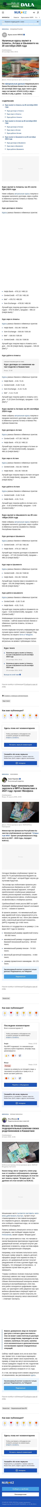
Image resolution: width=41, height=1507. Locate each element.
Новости (16, 17)
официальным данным (15, 84)
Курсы (4, 213)
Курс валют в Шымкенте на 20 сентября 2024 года (20, 138)
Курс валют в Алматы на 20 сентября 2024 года (21, 106)
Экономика (14, 774)
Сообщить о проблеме (20, 1489)
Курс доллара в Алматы (15, 111)
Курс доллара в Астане (15, 127)
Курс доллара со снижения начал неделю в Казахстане (19, 365)
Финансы (5, 17)
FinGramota (6, 1235)
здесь (33, 1375)
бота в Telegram (26, 635)
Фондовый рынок (16, 29)
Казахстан (6, 998)
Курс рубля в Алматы (14, 117)
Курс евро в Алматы (14, 114)
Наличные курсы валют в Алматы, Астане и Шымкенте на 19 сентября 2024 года (19, 655)
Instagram (22, 763)
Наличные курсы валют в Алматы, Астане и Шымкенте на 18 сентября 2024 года (19, 665)
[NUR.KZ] (20, 12)
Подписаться (20, 976)
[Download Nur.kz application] (20, 5)
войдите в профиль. (12, 737)
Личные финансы (16, 1114)
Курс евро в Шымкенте (15, 146)
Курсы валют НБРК (27, 17)
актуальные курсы (22, 194)
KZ (34, 12)
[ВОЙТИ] (38, 13)
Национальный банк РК (19, 1408)
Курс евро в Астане (13, 130)
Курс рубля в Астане (14, 133)
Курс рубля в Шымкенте (15, 149)
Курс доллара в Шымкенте (16, 143)
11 (17, 1015)
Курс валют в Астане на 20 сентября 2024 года (21, 122)
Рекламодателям (20, 1494)
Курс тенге (6, 701)
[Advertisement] (20, 168)
